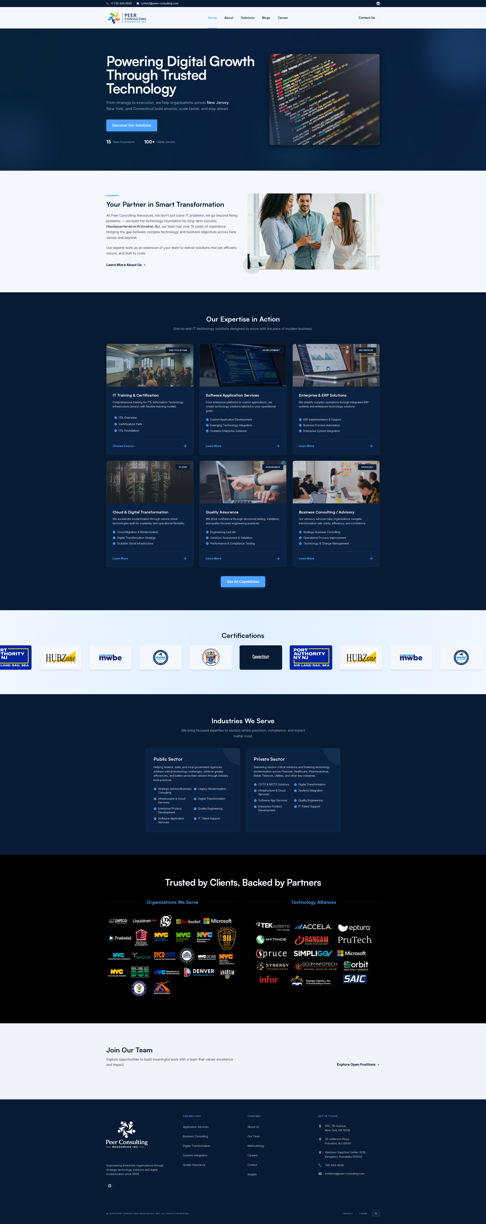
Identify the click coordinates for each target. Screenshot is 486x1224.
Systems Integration (195, 1155)
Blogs (266, 18)
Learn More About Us (126, 265)
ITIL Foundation (126, 430)
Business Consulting (195, 1136)
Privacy (347, 1213)
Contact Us (366, 18)
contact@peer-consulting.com (157, 3)
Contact (252, 1164)
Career (283, 18)
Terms (363, 1213)
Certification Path (128, 424)
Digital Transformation (196, 1145)
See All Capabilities (243, 582)
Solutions (248, 18)
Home (212, 18)
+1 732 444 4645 (119, 3)
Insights (252, 1174)
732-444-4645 (334, 1165)
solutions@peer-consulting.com (344, 1173)
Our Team (254, 1136)
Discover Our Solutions (131, 125)
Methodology (256, 1145)
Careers (253, 1155)
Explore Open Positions (358, 1064)
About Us (253, 1126)
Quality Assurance (194, 1164)
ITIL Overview (125, 417)
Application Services (196, 1126)
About (228, 18)
